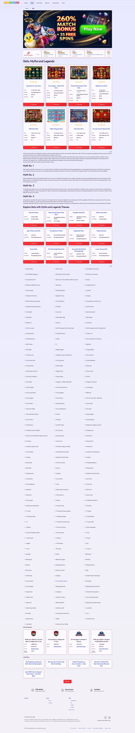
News (63, 3)
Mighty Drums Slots (101, 86)
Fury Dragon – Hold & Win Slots (56, 87)
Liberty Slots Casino (81, 646)
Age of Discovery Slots (33, 231)
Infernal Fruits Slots (55, 54)
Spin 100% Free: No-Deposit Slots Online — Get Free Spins (33, 674)
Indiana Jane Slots (101, 212)
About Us (89, 728)
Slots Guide (39, 3)
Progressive (73, 700)
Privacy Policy (73, 728)
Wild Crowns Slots (41, 54)
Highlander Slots (79, 231)
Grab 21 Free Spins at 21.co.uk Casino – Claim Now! (79, 664)
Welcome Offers (82, 728)
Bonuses (47, 3)
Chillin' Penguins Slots (56, 129)
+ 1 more (79, 92)
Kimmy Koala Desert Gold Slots (79, 87)
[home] (11, 5)
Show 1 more (71, 709)
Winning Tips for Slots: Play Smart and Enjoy (56, 663)
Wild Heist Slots (33, 129)
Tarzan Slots (33, 249)
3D (71, 702)
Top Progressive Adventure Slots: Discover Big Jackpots (33, 663)
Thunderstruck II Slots (56, 231)
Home (26, 8)
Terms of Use (108, 728)
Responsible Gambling (98, 728)
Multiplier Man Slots (79, 212)
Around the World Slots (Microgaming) (79, 250)
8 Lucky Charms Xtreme (61, 581)
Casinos (26, 3)
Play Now (34, 104)
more (110, 151)
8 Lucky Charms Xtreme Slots (101, 129)
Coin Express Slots (70, 54)
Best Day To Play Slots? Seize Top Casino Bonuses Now (101, 664)
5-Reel (72, 707)
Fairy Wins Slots (79, 129)
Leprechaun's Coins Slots (33, 86)
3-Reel (72, 705)
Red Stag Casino (35, 648)
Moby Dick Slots (101, 231)
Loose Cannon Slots (101, 249)
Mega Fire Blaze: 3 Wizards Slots (87, 54)
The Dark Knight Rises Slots (56, 249)
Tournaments (55, 3)
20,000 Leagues (30, 328)
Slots (32, 3)
